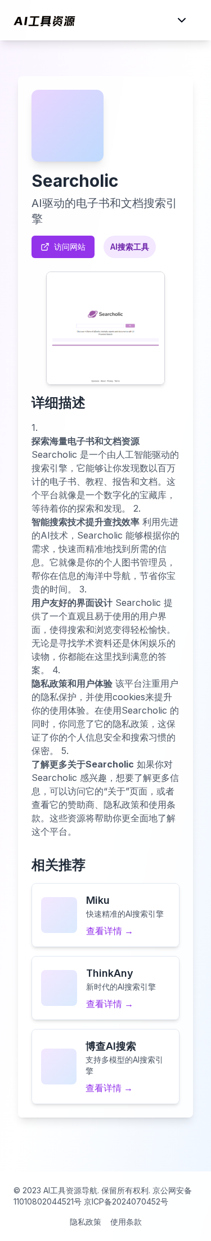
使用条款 (126, 1221)
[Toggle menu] (181, 20)
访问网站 (70, 246)
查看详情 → (109, 930)
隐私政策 (85, 1221)
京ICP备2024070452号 (126, 1201)
